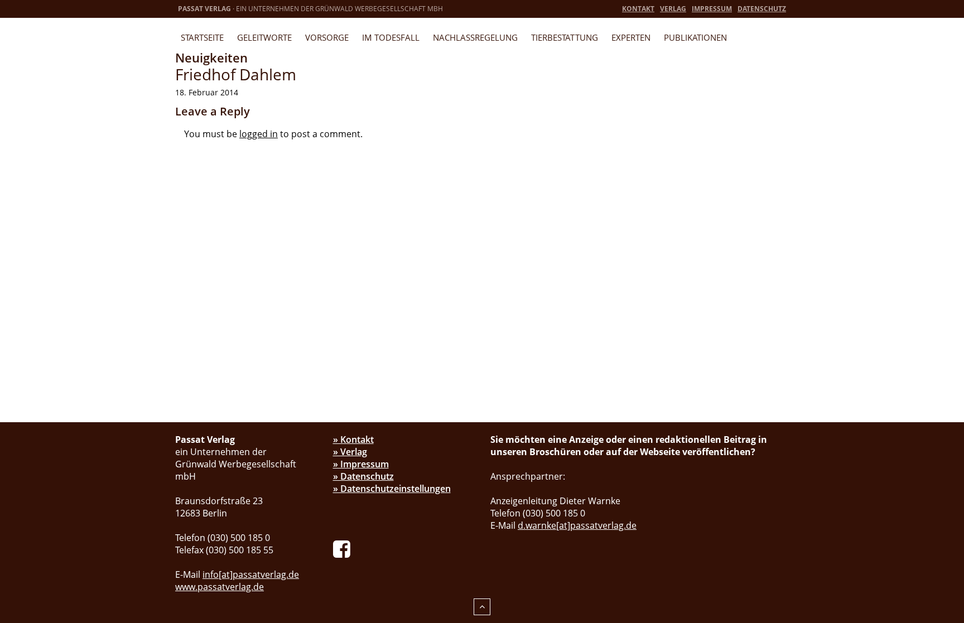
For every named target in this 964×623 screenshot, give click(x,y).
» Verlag (350, 452)
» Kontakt (353, 439)
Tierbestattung (564, 37)
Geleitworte (264, 37)
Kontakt (638, 8)
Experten (630, 37)
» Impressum (361, 464)
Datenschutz (762, 8)
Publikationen (695, 37)
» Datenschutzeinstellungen (392, 488)
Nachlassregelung (475, 37)
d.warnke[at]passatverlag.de (577, 525)
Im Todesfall (391, 37)
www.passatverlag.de (219, 587)
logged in (258, 134)
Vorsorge (327, 37)
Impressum (712, 8)
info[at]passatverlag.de (251, 574)
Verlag (673, 8)
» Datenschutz (363, 476)
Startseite (202, 37)
